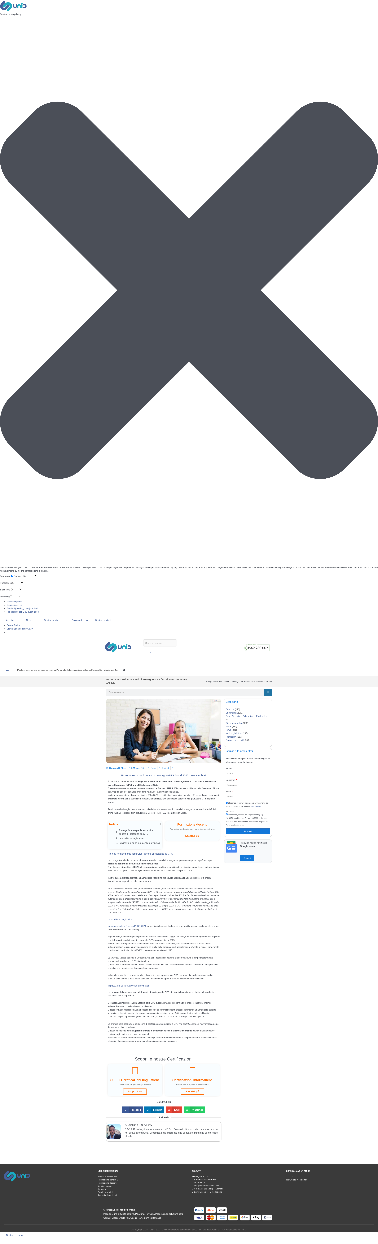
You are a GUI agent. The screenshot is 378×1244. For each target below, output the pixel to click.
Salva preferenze (80, 620)
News (153, 768)
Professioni (231, 736)
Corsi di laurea (104, 1186)
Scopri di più (192, 836)
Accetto (9, 620)
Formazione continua (108, 1180)
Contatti (219, 1189)
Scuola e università (235, 740)
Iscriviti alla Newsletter (296, 1180)
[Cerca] (268, 692)
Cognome (231, 780)
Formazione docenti (107, 1183)
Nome (229, 768)
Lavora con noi (201, 1192)
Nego (28, 620)
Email (229, 791)
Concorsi (230, 709)
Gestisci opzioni (14, 601)
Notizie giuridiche (234, 733)
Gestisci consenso (15, 1235)
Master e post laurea (107, 1176)
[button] (189, 291)
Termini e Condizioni (107, 1195)
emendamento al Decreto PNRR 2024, (127, 926)
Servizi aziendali (105, 1192)
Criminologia (232, 712)
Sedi (209, 1189)
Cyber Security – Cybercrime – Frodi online (246, 716)
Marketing (230, 811)
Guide (228, 726)
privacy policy (255, 807)
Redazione (216, 1192)
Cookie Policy (13, 625)
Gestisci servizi (14, 605)
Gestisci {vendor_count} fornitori (22, 608)
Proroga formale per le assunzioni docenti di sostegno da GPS (136, 832)
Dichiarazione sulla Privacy (20, 628)
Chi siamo (198, 1189)
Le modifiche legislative (131, 838)
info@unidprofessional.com (207, 1185)
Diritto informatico (234, 723)
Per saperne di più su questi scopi (23, 612)
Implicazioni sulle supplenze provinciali (139, 843)
